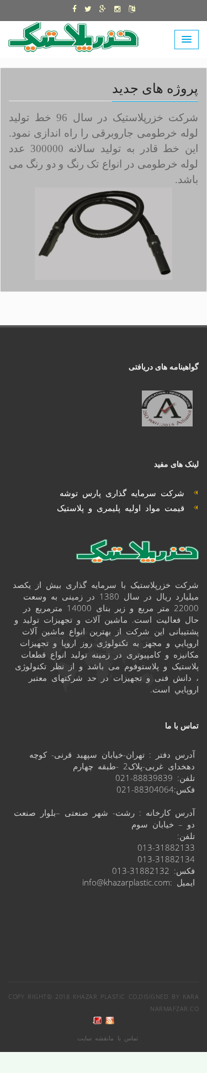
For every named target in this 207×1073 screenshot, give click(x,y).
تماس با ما (123, 1038)
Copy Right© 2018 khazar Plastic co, (73, 996)
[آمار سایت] (97, 1021)
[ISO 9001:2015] (167, 408)
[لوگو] (78, 35)
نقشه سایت (93, 1038)
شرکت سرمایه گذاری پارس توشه (126, 492)
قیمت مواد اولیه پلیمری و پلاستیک (125, 507)
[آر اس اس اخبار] (109, 1021)
